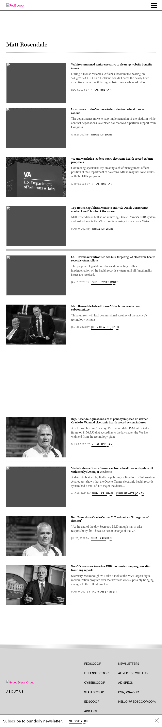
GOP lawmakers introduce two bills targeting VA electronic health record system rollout (113, 258)
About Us (15, 691)
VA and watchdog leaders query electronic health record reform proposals (112, 160)
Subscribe (78, 721)
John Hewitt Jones (105, 282)
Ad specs (125, 682)
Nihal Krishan (100, 89)
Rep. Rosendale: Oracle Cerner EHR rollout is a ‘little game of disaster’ (110, 519)
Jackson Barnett (104, 591)
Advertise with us (133, 673)
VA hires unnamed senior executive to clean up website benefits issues (111, 66)
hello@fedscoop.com (137, 701)
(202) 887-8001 (128, 692)
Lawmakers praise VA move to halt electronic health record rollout (109, 111)
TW (127, 711)
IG (141, 711)
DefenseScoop (96, 673)
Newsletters (128, 663)
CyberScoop (94, 682)
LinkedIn (135, 711)
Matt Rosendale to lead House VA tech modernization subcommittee (105, 308)
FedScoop (92, 663)
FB (120, 711)
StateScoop (94, 692)
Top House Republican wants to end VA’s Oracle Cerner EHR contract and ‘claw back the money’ (109, 209)
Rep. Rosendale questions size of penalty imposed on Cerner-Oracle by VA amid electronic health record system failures (110, 420)
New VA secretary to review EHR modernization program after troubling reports (111, 568)
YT (149, 711)
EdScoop (91, 701)
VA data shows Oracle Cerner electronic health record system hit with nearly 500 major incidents (112, 470)
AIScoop (91, 711)
